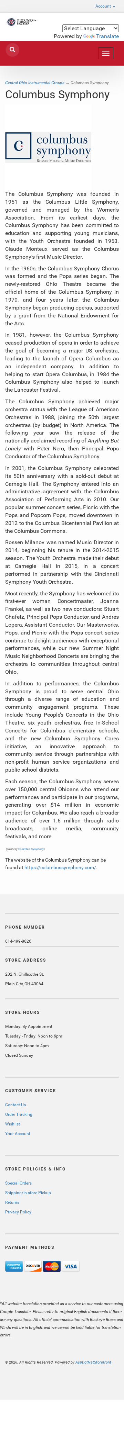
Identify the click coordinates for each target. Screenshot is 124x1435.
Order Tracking (18, 1114)
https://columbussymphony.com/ (60, 867)
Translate (107, 36)
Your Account (17, 1133)
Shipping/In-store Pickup (28, 1192)
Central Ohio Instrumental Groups (34, 82)
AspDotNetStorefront (93, 1362)
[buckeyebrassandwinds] (20, 22)
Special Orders (18, 1183)
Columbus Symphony (31, 849)
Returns (12, 1202)
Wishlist (12, 1124)
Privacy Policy (18, 1212)
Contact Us (15, 1104)
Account (103, 6)
